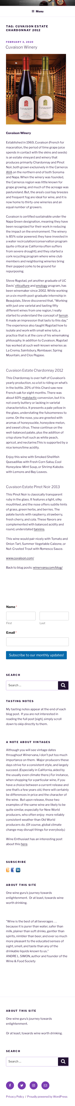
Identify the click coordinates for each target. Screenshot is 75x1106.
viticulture (22, 285)
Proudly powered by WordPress (47, 1096)
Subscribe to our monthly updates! (36, 655)
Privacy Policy (15, 1096)
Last (42, 623)
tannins (39, 529)
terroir (63, 315)
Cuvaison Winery (21, 47)
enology (41, 285)
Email (11, 633)
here (24, 844)
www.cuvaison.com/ (20, 558)
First (9, 623)
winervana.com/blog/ (48, 567)
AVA (9, 172)
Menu (39, 11)
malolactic (29, 398)
